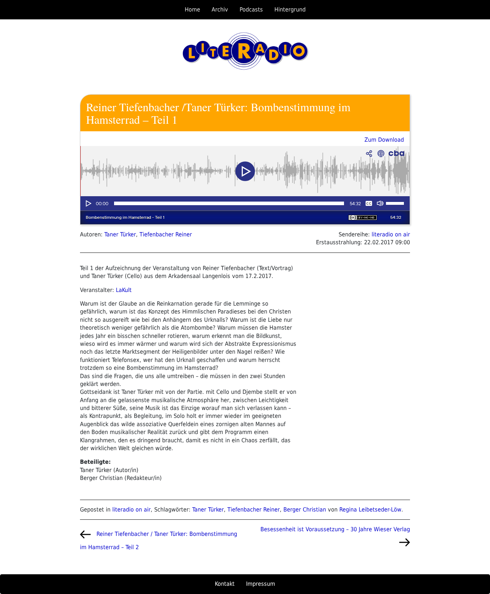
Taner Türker (120, 234)
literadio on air (391, 234)
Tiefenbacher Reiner (166, 234)
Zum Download (384, 139)
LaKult (124, 290)
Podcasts (251, 9)
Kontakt (225, 583)
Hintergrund (290, 9)
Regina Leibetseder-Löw (370, 509)
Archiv (220, 9)
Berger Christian (304, 509)
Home (192, 9)
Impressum (260, 583)
